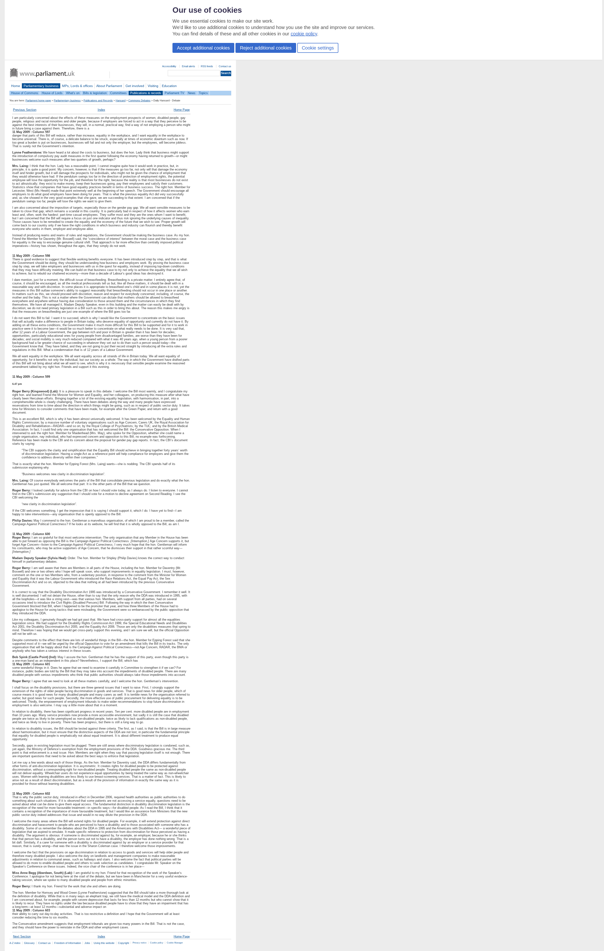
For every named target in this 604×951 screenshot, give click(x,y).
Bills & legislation (95, 93)
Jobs (87, 943)
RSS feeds (207, 66)
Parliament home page (38, 100)
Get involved (135, 86)
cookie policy (304, 33)
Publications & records (145, 93)
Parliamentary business (41, 86)
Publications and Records (98, 100)
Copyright (123, 943)
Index (101, 110)
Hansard (121, 100)
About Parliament (109, 86)
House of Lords (52, 93)
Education (169, 86)
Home (15, 86)
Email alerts (188, 66)
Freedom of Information (67, 943)
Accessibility (169, 66)
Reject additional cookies (266, 47)
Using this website (104, 943)
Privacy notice (140, 943)
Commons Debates (139, 100)
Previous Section (24, 110)
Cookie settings (318, 47)
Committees (118, 93)
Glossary (29, 943)
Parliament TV (174, 93)
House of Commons (24, 93)
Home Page (182, 110)
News (191, 93)
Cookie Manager (175, 943)
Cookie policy (156, 943)
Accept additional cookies (203, 47)
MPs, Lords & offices (77, 86)
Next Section (22, 936)
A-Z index (15, 943)
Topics (203, 93)
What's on (73, 93)
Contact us (225, 66)
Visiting (153, 86)
